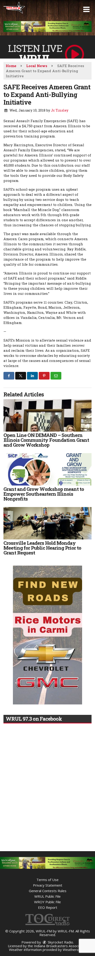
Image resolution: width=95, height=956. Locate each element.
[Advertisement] (47, 26)
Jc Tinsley (59, 110)
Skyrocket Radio (60, 942)
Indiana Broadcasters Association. (60, 946)
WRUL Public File (47, 896)
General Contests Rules (47, 890)
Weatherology (74, 949)
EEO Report (47, 907)
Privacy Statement (47, 885)
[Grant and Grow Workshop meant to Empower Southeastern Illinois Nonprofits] (47, 469)
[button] (86, 9)
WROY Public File (47, 902)
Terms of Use (47, 879)
